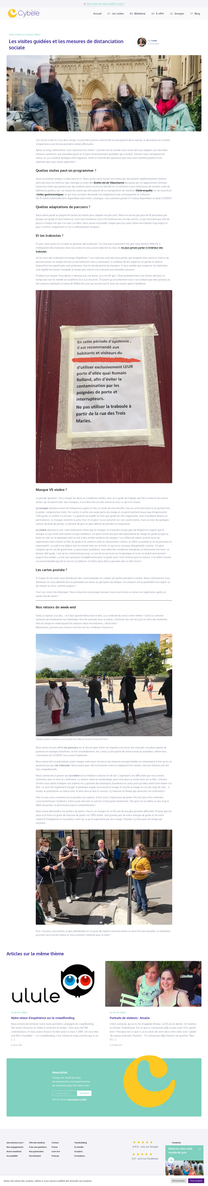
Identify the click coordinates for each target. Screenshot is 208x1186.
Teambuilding (80, 1142)
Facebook (176, 1142)
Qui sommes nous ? (15, 1142)
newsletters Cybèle (77, 1099)
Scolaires (78, 1151)
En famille (78, 1147)
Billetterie (139, 13)
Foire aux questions (38, 1147)
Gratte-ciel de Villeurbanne (109, 182)
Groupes (179, 13)
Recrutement (35, 1156)
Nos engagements (15, 1147)
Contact (55, 1142)
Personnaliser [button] (179, 1180)
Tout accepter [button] (196, 1180)
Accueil (97, 13)
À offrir (160, 13)
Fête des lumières (37, 1142)
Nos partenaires (36, 1151)
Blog (197, 13)
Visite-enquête (144, 190)
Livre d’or (56, 1151)
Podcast (55, 1156)
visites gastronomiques (50, 194)
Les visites (118, 13)
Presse (55, 1147)
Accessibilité (12, 1156)
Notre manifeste (14, 1151)
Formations (79, 1156)
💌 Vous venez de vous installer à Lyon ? (104, 3)
